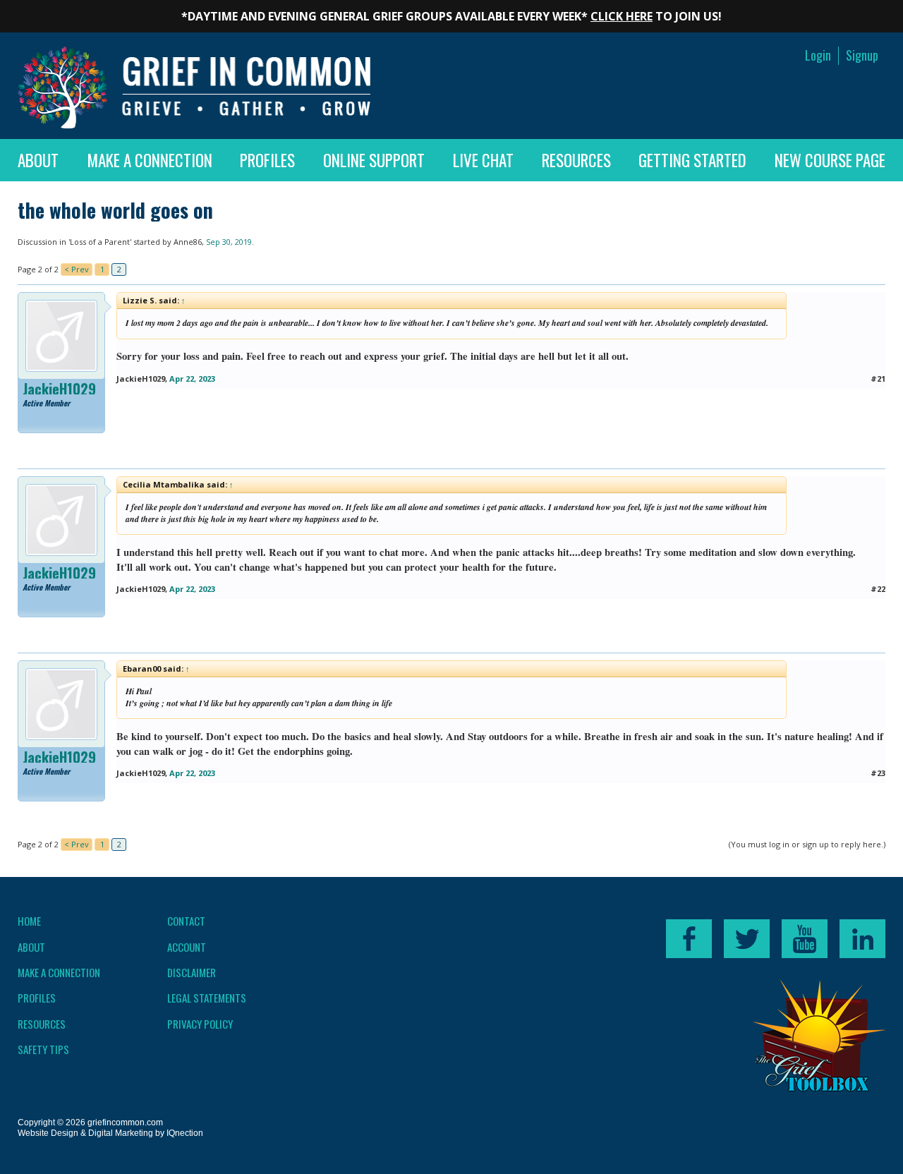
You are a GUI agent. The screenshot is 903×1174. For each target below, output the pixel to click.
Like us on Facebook (689, 938)
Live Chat (483, 160)
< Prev (76, 269)
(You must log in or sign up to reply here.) (807, 844)
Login (818, 55)
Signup (862, 55)
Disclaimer (191, 972)
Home (29, 920)
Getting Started (692, 160)
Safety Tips (43, 1049)
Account (186, 947)
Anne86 (188, 241)
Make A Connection (149, 160)
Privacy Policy (200, 1023)
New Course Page (830, 160)
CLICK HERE (621, 16)
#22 (878, 588)
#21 (878, 378)
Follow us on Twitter (747, 938)
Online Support (374, 160)
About (38, 160)
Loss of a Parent (100, 241)
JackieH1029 (59, 388)
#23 (878, 773)
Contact (186, 920)
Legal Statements (206, 997)
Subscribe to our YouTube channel (805, 938)
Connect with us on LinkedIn (862, 938)
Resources (576, 160)
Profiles (267, 160)
